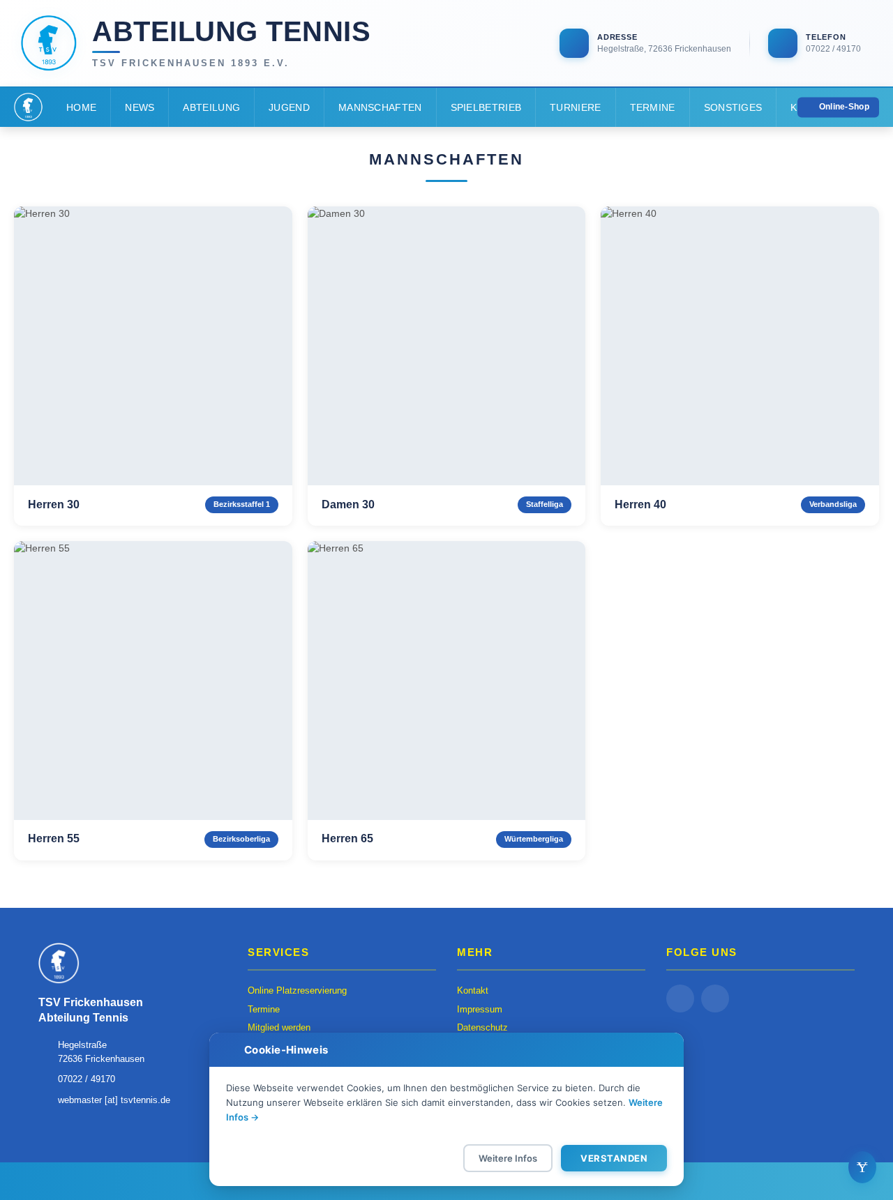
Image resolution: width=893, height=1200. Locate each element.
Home (81, 107)
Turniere (575, 107)
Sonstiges (733, 107)
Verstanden (613, 1158)
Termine (652, 107)
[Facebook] (680, 998)
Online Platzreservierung (297, 990)
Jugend (289, 107)
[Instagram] (715, 998)
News (139, 107)
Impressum (479, 1009)
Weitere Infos (508, 1158)
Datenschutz (482, 1027)
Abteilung (211, 107)
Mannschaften (380, 107)
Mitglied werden (279, 1027)
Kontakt (472, 990)
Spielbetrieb (486, 107)
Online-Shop (844, 107)
